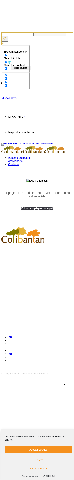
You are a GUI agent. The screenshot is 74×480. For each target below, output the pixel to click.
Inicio (4, 274)
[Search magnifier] (5, 39)
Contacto (13, 164)
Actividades (15, 161)
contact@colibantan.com (24, 260)
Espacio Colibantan (19, 157)
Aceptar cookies (38, 449)
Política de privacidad (12, 384)
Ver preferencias (38, 468)
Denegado (38, 459)
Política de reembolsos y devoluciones (44, 384)
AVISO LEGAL (49, 476)
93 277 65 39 (14, 255)
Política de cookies (31, 476)
